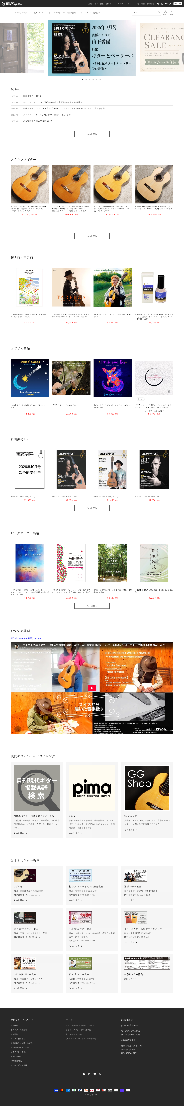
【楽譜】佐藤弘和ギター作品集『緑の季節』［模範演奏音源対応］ (113, 591)
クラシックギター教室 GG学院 (78, 1030)
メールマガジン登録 (19, 1065)
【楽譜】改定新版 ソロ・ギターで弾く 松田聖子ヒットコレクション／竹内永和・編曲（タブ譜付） (71, 591)
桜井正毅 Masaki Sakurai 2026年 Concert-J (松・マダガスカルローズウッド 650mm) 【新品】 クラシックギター (111, 209)
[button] (22, 12)
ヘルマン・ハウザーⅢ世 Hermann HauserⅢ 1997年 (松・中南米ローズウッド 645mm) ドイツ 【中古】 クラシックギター (30, 209)
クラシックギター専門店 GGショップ (81, 1025)
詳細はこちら (130, 979)
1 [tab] (82, 79)
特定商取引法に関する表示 (22, 1043)
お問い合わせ (16, 1056)
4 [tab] (93, 79)
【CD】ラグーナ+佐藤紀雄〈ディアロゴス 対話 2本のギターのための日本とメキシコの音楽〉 (154, 406)
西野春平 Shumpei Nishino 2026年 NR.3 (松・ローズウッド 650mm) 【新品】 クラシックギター (153, 209)
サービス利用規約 (18, 1038)
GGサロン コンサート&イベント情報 (81, 1038)
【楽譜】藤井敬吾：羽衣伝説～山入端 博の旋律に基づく (154, 591)
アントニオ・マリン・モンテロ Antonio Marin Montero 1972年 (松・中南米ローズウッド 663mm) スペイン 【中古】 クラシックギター (70, 209)
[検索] (159, 12)
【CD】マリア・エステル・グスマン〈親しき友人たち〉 (113, 316)
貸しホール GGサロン (75, 1034)
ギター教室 (99, 3)
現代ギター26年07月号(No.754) (147, 497)
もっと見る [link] (74, 833)
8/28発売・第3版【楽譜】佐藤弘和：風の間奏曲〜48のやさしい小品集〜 (28, 316)
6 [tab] (100, 79)
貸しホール (110, 3)
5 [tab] (96, 79)
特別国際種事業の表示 (20, 1047)
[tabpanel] (92, 48)
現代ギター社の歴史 (19, 1030)
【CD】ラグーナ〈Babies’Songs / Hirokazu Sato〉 (28, 406)
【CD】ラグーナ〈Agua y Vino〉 (65, 405)
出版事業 (150, 3)
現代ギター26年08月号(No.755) (106, 497)
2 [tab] (86, 79)
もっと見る (92, 134)
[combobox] (146, 12)
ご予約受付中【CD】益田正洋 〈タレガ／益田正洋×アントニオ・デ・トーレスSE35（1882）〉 (70, 316)
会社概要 (14, 1025)
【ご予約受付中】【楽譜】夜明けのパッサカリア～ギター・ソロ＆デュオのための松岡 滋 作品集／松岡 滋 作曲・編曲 (30, 592)
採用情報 (14, 1034)
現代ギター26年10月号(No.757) (23, 497)
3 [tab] (89, 79)
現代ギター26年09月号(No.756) (64, 497)
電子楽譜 (141, 3)
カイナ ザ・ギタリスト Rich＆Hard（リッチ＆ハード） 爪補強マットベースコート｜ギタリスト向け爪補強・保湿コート (154, 317)
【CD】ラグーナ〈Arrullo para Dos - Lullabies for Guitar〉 (112, 406)
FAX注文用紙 (16, 1060)
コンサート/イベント (126, 3)
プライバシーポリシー (20, 1052)
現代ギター (95, 1095)
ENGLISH (178, 4)
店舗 (90, 3)
